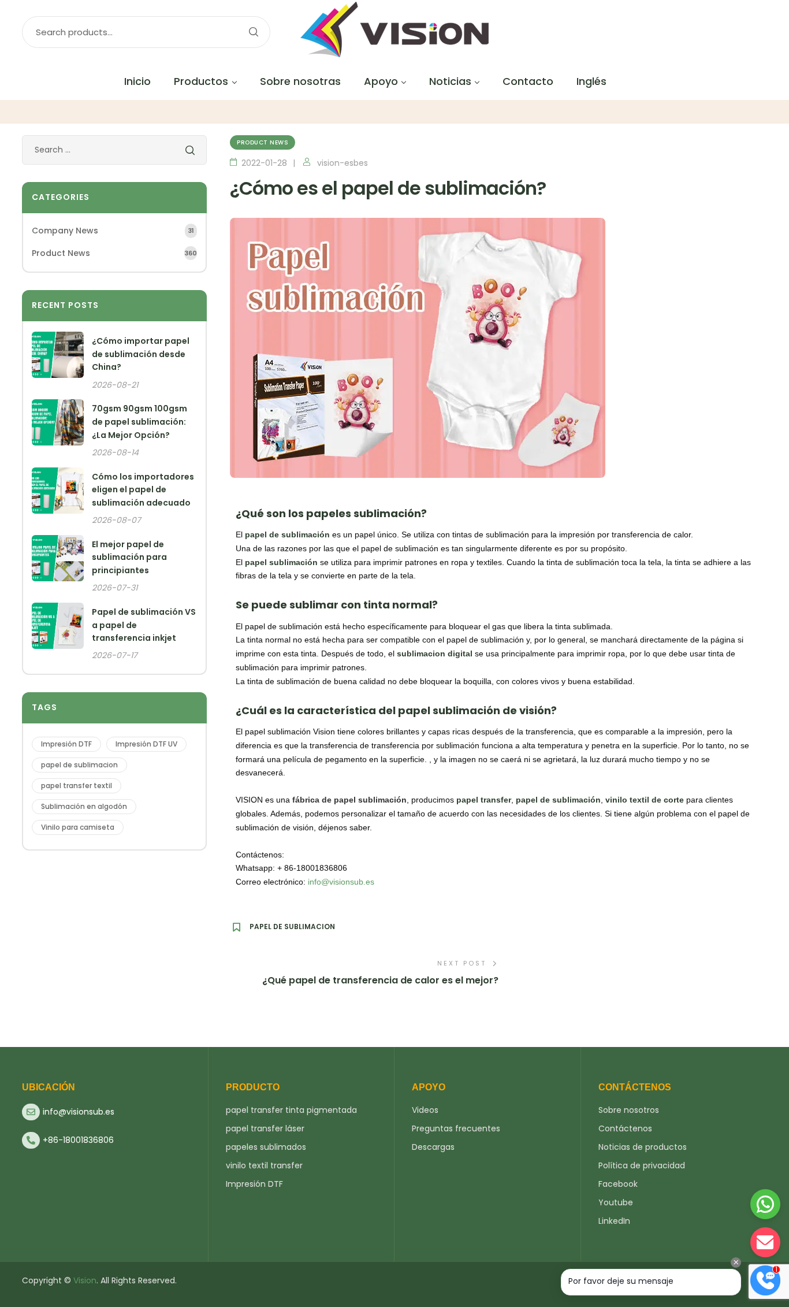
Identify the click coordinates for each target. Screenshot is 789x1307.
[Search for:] (114, 149)
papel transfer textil (76, 785)
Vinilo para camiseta (77, 827)
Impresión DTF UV (146, 744)
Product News (262, 142)
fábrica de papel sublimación (349, 799)
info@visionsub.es (341, 881)
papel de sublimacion (292, 926)
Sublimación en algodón (84, 806)
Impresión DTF (66, 744)
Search (253, 32)
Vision (84, 1280)
